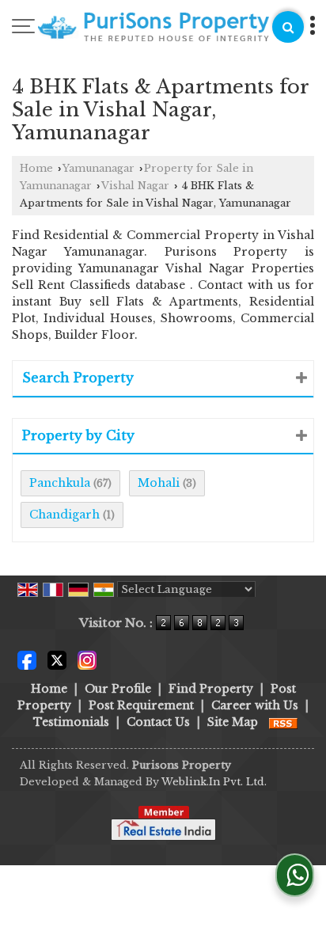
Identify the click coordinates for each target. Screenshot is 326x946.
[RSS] (283, 722)
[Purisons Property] (153, 29)
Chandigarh (64, 514)
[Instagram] (87, 659)
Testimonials (71, 722)
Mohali (159, 483)
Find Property (211, 689)
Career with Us (254, 705)
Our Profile (118, 689)
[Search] (288, 27)
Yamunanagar (99, 168)
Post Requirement (141, 705)
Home (36, 168)
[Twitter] (56, 659)
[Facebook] (26, 659)
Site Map (232, 722)
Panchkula (59, 483)
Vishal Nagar (135, 186)
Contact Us (158, 722)
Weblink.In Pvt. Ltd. (214, 782)
